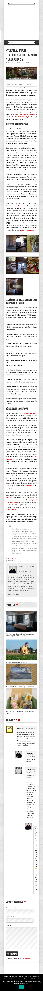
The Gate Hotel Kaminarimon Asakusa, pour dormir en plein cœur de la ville (20, 635)
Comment (9, 925)
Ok (22, 987)
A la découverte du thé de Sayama (17, 662)
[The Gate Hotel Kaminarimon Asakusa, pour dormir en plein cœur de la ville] (21, 632)
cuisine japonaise (27, 230)
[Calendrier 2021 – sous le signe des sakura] (21, 685)
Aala (33, 566)
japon (20, 559)
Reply (19, 729)
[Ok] (40, 982)
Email (11, 916)
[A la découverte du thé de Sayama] (21, 661)
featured (16, 559)
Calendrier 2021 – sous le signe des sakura (20, 687)
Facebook (16, 594)
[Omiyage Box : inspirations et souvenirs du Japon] (21, 709)
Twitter (10, 594)
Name (11, 908)
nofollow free (26, 959)
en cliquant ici (11, 509)
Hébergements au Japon (24, 561)
